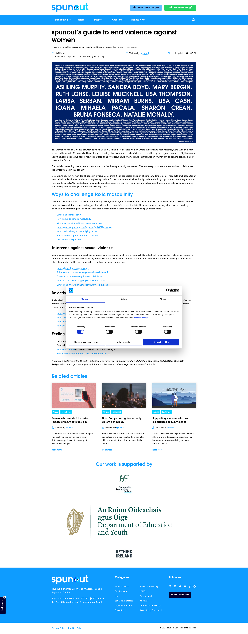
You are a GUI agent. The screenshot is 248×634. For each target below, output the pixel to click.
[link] (70, 579)
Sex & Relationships (124, 601)
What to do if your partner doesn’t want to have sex (82, 285)
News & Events (122, 587)
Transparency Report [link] (92, 602)
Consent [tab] (85, 299)
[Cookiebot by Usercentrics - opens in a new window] (168, 290)
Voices (81, 20)
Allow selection (124, 342)
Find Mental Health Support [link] (146, 8)
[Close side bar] (4, 597)
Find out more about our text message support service (83, 354)
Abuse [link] (55, 412)
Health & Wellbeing (149, 587)
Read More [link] (57, 450)
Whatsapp (66, 349)
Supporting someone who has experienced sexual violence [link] (170, 420)
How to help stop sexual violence (73, 268)
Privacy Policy (59, 628)
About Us (117, 20)
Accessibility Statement (151, 610)
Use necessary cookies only (86, 342)
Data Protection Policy (150, 606)
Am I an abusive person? (69, 240)
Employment (121, 592)
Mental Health (146, 596)
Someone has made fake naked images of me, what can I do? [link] (70, 420)
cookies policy (141, 318)
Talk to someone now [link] (178, 8)
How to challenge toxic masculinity (74, 219)
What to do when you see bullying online (77, 231)
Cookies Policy (75, 628)
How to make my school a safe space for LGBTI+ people (84, 227)
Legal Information (123, 606)
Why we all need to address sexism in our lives (79, 223)
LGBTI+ (143, 592)
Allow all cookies (161, 342)
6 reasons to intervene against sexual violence (79, 277)
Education (119, 610)
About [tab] (163, 299)
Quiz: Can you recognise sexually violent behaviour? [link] (122, 420)
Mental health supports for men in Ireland (77, 236)
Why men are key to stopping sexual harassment (81, 281)
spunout (145, 53)
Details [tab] (124, 299)
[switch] (109, 332)
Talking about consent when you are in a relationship (83, 272)
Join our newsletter (180, 595)
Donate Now (138, 20)
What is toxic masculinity (69, 215)
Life (116, 596)
